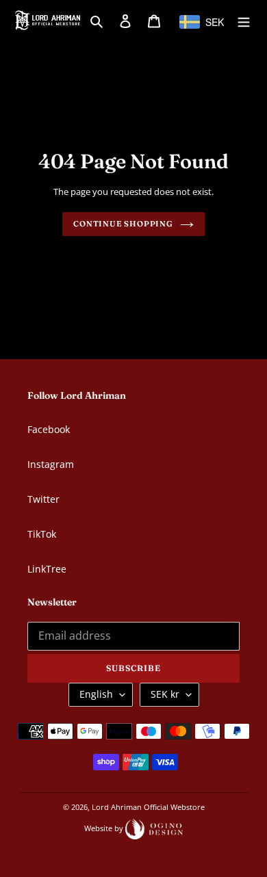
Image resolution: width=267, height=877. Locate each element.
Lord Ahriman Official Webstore (148, 807)
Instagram (50, 464)
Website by (104, 828)
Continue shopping (123, 223)
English (96, 694)
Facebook (48, 429)
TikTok (41, 533)
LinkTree (46, 568)
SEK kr (165, 694)
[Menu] (243, 19)
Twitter (43, 499)
